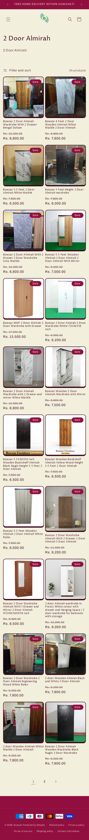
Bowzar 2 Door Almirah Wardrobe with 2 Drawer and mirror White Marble (22, 394)
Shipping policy (45, 831)
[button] (8, 19)
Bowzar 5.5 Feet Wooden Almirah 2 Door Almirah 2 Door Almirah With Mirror (62, 258)
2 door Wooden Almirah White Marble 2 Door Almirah (23, 748)
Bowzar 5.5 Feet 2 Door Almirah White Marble (19, 191)
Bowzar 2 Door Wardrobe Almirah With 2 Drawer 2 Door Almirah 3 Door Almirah (65, 538)
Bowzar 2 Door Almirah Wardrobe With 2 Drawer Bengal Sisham (20, 125)
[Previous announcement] (7, 4)
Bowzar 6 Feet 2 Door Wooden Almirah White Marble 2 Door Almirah (60, 125)
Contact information (68, 831)
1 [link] (33, 781)
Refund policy (57, 825)
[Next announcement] (81, 4)
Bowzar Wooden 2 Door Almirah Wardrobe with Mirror (65, 393)
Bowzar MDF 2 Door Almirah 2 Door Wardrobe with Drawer (23, 324)
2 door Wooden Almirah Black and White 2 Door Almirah (65, 680)
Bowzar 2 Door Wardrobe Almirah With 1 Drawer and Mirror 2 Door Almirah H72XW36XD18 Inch (21, 608)
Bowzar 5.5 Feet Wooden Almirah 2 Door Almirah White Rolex (23, 534)
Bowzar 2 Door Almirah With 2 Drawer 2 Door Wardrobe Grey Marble (23, 258)
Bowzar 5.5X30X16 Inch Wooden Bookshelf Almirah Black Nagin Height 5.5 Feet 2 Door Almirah (22, 464)
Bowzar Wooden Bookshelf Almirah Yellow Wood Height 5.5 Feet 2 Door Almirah (64, 463)
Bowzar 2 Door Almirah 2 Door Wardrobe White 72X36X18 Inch (65, 326)
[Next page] (55, 781)
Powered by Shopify (34, 824)
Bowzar (18, 824)
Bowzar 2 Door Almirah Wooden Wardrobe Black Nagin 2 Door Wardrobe (62, 750)
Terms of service (23, 831)
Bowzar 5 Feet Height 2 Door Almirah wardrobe (64, 191)
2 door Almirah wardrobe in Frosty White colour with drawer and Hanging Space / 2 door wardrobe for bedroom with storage (64, 610)
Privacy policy (76, 825)
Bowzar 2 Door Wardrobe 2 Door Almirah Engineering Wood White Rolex (21, 681)
